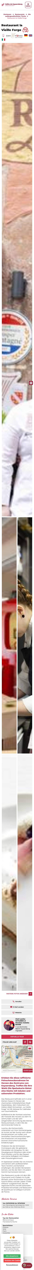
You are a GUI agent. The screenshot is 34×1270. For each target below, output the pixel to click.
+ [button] (3, 1047)
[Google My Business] (30, 1042)
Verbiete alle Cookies (13, 1260)
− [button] (3, 1050)
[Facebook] (25, 1042)
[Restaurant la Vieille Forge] (9, 635)
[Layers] (30, 1048)
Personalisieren (12, 1265)
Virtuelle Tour (17, 1037)
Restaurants (19, 14)
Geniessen (7, 14)
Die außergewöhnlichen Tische (18, 15)
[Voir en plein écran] (3, 1054)
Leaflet (30, 1064)
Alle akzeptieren (12, 1256)
